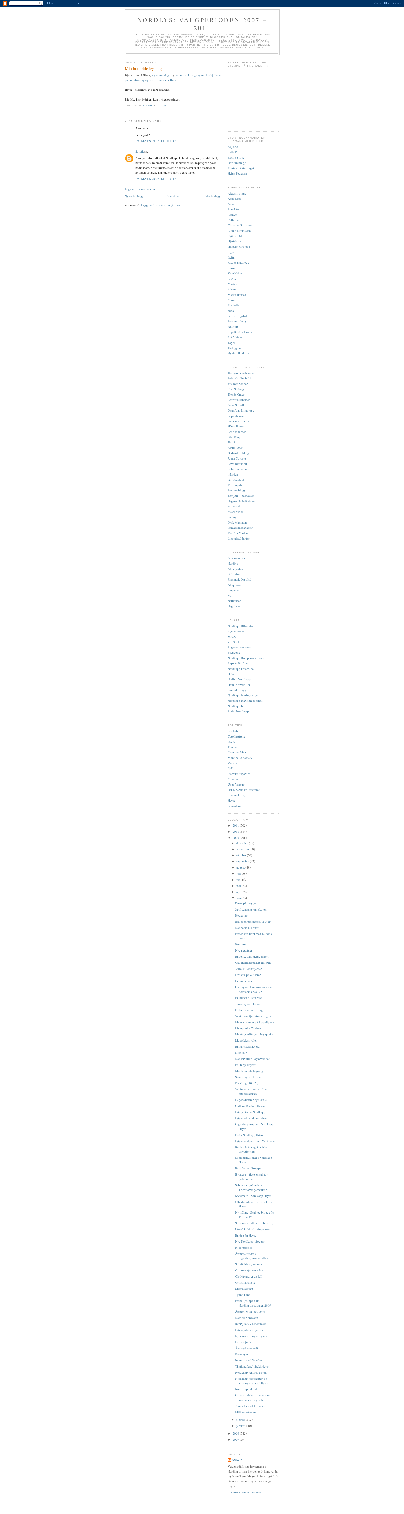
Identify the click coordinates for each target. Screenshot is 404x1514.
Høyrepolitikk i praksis (249, 1330)
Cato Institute (236, 736)
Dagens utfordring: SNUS (251, 1100)
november (243, 849)
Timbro (232, 747)
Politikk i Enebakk (240, 378)
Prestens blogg (237, 321)
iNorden (233, 474)
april (239, 892)
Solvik (139, 151)
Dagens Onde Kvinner (242, 501)
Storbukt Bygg (237, 690)
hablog (232, 517)
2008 (236, 1433)
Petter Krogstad (237, 316)
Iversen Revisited (239, 421)
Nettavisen (234, 601)
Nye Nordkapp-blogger (249, 1241)
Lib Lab (233, 731)
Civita (232, 742)
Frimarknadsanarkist (240, 527)
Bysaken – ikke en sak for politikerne (251, 1176)
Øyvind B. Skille (238, 353)
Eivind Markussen (239, 231)
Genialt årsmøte (245, 1282)
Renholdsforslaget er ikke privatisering (251, 1149)
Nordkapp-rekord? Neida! (251, 1372)
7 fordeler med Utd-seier (250, 1406)
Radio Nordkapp (238, 711)
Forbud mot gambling (249, 1010)
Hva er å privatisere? (248, 975)
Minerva (233, 779)
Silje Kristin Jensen (240, 332)
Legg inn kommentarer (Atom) (160, 205)
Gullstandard (236, 480)
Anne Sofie (235, 198)
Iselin (231, 257)
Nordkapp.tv (236, 706)
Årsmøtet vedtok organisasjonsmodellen (251, 1256)
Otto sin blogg (237, 163)
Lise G (232, 279)
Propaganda (235, 590)
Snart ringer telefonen (248, 1077)
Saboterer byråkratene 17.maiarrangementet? (251, 1187)
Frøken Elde (235, 236)
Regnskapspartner (239, 647)
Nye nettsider (243, 950)
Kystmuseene (236, 631)
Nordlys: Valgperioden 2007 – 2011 (202, 24)
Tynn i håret (242, 1295)
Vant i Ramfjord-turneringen (253, 1016)
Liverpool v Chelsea (248, 1028)
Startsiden (173, 196)
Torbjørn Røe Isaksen (241, 373)
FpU (230, 768)
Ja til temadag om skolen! (251, 909)
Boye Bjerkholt (237, 463)
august (240, 867)
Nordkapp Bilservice (241, 626)
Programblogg (237, 490)
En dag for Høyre (245, 1235)
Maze (231, 300)
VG (230, 595)
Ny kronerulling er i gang (251, 1336)
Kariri (231, 268)
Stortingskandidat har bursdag (254, 1223)
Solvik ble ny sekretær (249, 1264)
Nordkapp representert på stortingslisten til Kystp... (252, 1380)
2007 (236, 1439)
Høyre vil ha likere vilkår (251, 1118)
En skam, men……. (247, 981)
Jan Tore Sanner (238, 384)
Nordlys (233, 563)
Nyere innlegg (134, 196)
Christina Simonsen (240, 225)
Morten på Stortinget (241, 168)
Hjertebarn (234, 241)
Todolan (233, 442)
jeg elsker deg (160, 75)
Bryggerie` (234, 652)
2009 (236, 838)
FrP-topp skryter (245, 1065)
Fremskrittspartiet (239, 774)
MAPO (232, 636)
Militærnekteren (245, 1412)
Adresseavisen (237, 558)
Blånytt (232, 215)
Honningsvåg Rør (239, 684)
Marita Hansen (237, 294)
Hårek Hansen (236, 426)
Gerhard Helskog (238, 453)
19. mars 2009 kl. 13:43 (156, 178)
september (243, 861)
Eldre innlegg (212, 196)
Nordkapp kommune (241, 669)
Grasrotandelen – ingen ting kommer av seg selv (253, 1397)
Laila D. (233, 152)
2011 (236, 825)
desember (242, 843)
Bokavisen (234, 574)
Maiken (233, 284)
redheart (233, 326)
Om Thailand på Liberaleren (253, 962)
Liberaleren (235, 806)
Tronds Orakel (236, 394)
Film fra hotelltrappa (248, 1168)
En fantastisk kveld (247, 1046)
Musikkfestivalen (246, 1040)
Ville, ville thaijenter (248, 969)
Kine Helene (235, 273)
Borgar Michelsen (239, 399)
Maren (232, 289)
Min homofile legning (249, 1071)
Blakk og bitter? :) (246, 1083)
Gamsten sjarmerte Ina (249, 1270)
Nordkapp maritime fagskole (246, 700)
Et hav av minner (238, 469)
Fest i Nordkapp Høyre (249, 1135)
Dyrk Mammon (237, 522)
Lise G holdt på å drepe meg (253, 1229)
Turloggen (234, 348)
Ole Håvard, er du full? (249, 1276)
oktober (241, 855)
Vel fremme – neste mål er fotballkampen (251, 1091)
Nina (231, 310)
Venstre (232, 763)
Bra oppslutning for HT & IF (253, 921)
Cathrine (233, 220)
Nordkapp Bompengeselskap (246, 658)
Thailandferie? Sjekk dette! (252, 1366)
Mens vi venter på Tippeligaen (254, 1022)
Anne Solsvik (236, 405)
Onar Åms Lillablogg (241, 410)
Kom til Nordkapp (246, 1317)
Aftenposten (235, 569)
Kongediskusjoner (246, 928)
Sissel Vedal (235, 512)
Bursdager (241, 1354)
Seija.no (233, 147)
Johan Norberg (237, 458)
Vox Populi (235, 485)
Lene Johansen (237, 432)
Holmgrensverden (239, 246)
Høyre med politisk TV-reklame (255, 1141)
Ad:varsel (234, 506)
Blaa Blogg (235, 437)
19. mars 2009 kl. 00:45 (156, 141)
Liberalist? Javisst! (239, 538)
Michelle (233, 305)
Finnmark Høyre (238, 795)
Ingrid (231, 252)
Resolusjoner (243, 1247)
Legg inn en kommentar (140, 189)
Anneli (232, 204)
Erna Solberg (236, 389)
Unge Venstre (236, 784)
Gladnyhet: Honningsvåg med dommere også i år (254, 989)
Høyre (231, 800)
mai (239, 886)
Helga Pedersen (237, 173)
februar (241, 1419)
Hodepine (241, 915)
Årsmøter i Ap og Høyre (250, 1311)
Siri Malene (235, 337)
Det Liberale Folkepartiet (244, 789)
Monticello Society (240, 758)
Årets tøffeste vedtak (248, 1348)
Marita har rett (244, 1288)
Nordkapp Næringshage (243, 695)
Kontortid (241, 944)
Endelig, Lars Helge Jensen (252, 956)
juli (239, 873)
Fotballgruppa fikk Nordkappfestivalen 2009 (253, 1303)
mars (239, 898)
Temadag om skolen (247, 1004)
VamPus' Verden (238, 533)
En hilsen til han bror (248, 998)
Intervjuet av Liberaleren (251, 1324)
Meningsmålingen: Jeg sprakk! (254, 1034)
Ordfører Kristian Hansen (250, 1106)
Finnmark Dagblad (239, 579)
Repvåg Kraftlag (238, 663)
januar (240, 1426)
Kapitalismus (236, 416)
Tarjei (231, 343)
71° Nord (233, 642)
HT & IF (233, 674)
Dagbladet (234, 606)
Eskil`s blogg (236, 157)
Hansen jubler (244, 1342)
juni (239, 879)
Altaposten (235, 585)
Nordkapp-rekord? (246, 1389)
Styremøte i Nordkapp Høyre (253, 1196)
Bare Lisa (234, 209)
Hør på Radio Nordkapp (250, 1112)
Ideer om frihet (237, 752)
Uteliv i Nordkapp (239, 679)
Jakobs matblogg (238, 262)
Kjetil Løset (235, 448)
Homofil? (241, 1052)
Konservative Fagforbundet (252, 1059)
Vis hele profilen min (244, 1492)
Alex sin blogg (237, 193)
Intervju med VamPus (248, 1360)
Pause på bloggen (246, 903)
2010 (236, 831)
